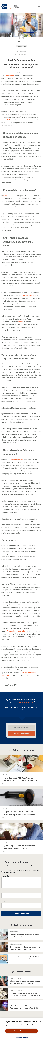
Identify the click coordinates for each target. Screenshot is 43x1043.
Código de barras (16, 944)
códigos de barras (29, 295)
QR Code (6, 196)
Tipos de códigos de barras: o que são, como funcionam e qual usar (25, 948)
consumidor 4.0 (17, 459)
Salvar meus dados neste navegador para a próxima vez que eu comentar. (22, 871)
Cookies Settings (21, 1038)
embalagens (10, 75)
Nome (3, 892)
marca (20, 322)
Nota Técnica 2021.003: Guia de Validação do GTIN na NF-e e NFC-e (20, 779)
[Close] (41, 1021)
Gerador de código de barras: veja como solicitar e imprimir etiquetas (25, 936)
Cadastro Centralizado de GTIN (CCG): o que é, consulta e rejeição (25, 958)
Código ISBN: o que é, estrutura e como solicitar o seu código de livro (25, 982)
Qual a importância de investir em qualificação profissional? (19, 847)
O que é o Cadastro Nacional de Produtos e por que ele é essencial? (20, 813)
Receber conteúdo (22, 733)
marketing (8, 120)
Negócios (5, 775)
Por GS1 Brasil (21, 41)
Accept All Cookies (21, 1031)
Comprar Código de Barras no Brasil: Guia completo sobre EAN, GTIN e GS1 (25, 994)
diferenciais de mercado (15, 631)
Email (3, 902)
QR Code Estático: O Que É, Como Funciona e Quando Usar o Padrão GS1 (24, 1007)
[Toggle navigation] (39, 6)
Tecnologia (22, 46)
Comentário (6, 876)
